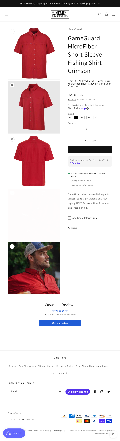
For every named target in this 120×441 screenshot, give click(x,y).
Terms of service (89, 430)
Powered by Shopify (43, 430)
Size (71, 113)
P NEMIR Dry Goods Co (26, 430)
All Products (86, 81)
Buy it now (90, 149)
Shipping (72, 99)
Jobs (53, 373)
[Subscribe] (60, 391)
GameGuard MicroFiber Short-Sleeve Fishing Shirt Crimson (89, 83)
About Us (64, 373)
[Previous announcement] (6, 3)
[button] (6, 14)
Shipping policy (105, 430)
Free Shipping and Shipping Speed (36, 366)
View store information (82, 185)
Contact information (103, 434)
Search (12, 366)
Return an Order (64, 366)
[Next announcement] (113, 3)
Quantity (72, 123)
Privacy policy (74, 430)
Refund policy (59, 430)
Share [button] (74, 227)
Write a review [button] (60, 323)
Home (71, 81)
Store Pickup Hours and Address (92, 366)
